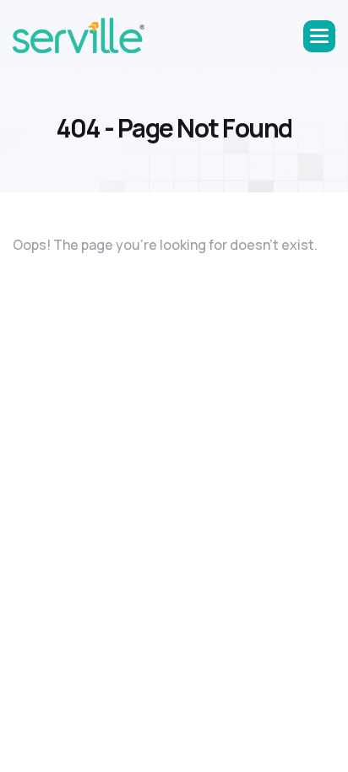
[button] (319, 36)
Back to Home (64, 287)
